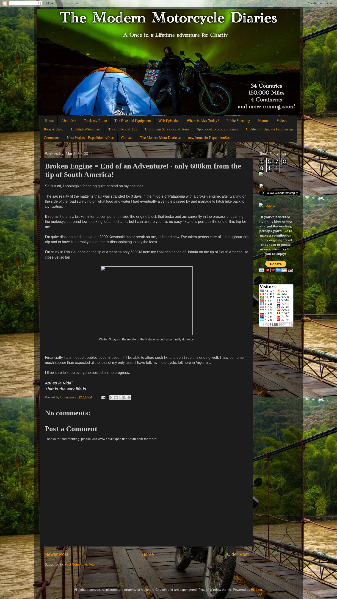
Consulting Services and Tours (167, 129)
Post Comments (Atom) (82, 564)
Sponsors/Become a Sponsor (217, 129)
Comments (51, 137)
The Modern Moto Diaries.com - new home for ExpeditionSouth (186, 137)
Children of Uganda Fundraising (269, 129)
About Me (68, 120)
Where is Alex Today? (203, 120)
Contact (127, 137)
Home (49, 120)
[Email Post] (103, 397)
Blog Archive (53, 129)
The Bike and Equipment (132, 120)
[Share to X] (120, 397)
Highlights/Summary (86, 129)
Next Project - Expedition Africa (90, 137)
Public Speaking (238, 120)
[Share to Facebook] (124, 397)
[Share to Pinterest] (129, 397)
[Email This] (111, 397)
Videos (282, 120)
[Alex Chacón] (261, 174)
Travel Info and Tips (123, 129)
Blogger (256, 589)
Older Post (238, 554)
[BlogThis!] (116, 397)
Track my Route (95, 120)
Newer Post (56, 554)
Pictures (263, 120)
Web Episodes (168, 120)
